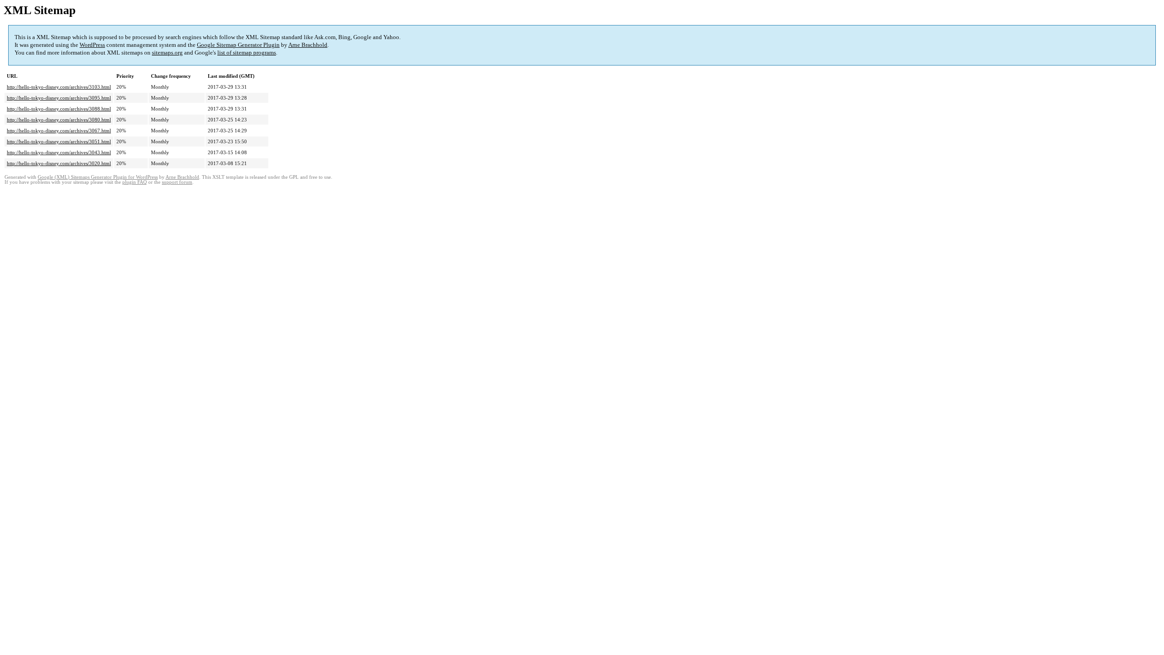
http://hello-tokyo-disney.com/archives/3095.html (59, 98)
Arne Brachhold (307, 44)
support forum (177, 182)
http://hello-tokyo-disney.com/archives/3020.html (59, 163)
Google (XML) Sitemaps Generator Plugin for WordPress (98, 177)
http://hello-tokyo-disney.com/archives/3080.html (59, 119)
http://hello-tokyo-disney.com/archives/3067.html (59, 130)
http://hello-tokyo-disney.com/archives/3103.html (59, 87)
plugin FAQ (134, 182)
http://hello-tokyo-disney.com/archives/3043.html (59, 152)
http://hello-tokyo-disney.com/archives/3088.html (59, 108)
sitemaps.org (167, 52)
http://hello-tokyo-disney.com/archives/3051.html (59, 141)
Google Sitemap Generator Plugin (238, 44)
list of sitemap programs (246, 52)
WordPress (92, 44)
